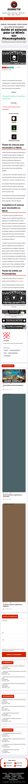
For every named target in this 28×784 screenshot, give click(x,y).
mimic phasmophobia (12, 353)
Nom (3, 632)
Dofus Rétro (20, 778)
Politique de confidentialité (16, 773)
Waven (13, 15)
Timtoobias (6, 383)
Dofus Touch (6, 778)
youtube (9, 766)
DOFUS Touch (15, 13)
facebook (9, 763)
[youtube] (8, 340)
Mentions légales (16, 775)
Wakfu (9, 15)
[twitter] (6, 340)
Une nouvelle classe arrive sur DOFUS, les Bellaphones (14, 666)
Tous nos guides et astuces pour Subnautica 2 (13, 386)
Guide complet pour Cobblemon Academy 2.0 (12, 718)
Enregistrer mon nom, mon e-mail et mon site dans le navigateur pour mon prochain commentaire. (13, 650)
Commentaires (4, 620)
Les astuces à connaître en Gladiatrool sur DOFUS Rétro (12, 605)
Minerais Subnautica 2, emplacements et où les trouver (12, 495)
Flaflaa (19, 67)
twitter (19, 763)
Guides (4, 67)
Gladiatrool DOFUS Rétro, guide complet (11, 749)
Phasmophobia (12, 24)
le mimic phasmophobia (15, 350)
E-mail (3, 639)
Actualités (8, 776)
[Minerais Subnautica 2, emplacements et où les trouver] (14, 442)
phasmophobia (7, 355)
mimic (5, 353)
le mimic (6, 350)
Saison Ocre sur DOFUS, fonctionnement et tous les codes (14, 671)
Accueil (4, 773)
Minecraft (18, 15)
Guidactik (3, 24)
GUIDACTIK (14, 9)
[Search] (25, 19)
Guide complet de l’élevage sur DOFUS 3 (11, 713)
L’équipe (7, 775)
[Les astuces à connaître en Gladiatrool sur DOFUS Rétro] (14, 552)
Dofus (20, 776)
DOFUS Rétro (22, 13)
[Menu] (3, 19)
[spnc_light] (22, 19)
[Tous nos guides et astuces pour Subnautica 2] (14, 375)
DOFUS (9, 13)
